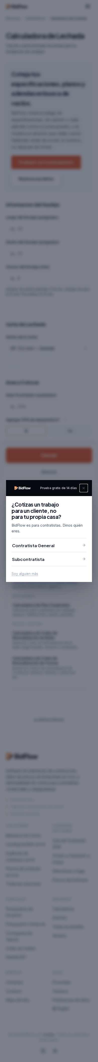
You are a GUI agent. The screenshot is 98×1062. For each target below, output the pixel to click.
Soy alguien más (25, 574)
